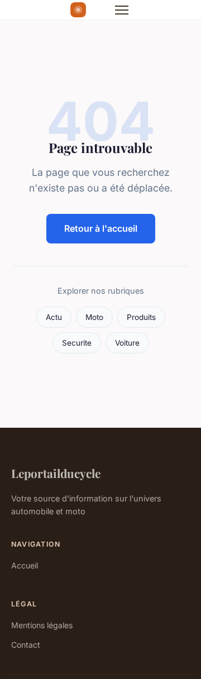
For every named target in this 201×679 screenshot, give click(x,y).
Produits (141, 317)
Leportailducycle (55, 473)
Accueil (24, 565)
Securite (77, 342)
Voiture (127, 342)
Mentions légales (42, 625)
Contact (25, 644)
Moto (94, 317)
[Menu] (122, 10)
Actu (54, 317)
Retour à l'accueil (100, 228)
